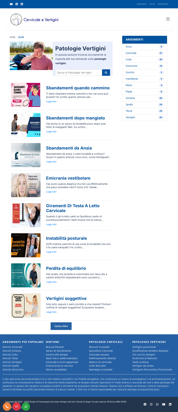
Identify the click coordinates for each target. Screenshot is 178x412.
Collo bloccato (97, 365)
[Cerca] (106, 72)
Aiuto (152, 4)
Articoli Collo (10, 354)
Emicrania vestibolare (68, 178)
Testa (144, 110)
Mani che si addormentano (62, 358)
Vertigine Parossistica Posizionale (152, 369)
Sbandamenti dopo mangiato (75, 117)
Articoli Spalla (11, 365)
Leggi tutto (51, 101)
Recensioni (163, 4)
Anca (144, 46)
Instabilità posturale (66, 238)
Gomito (144, 72)
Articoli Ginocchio (13, 369)
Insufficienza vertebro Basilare (150, 350)
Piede (144, 91)
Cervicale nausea (99, 354)
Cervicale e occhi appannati (62, 362)
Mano (144, 85)
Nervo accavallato (56, 369)
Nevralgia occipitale (100, 369)
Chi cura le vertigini (143, 354)
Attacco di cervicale (100, 362)
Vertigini (144, 117)
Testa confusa (140, 362)
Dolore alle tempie (57, 354)
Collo (144, 59)
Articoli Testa (10, 358)
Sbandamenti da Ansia (69, 148)
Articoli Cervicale (12, 347)
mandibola (144, 78)
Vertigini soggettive (66, 298)
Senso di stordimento (58, 350)
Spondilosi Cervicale (101, 350)
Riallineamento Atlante (102, 358)
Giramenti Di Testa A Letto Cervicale (73, 208)
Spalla (144, 104)
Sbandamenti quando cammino (78, 87)
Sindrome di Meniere (144, 358)
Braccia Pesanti (55, 347)
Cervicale (144, 52)
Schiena (144, 97)
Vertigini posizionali (144, 347)
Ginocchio (144, 65)
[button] (168, 19)
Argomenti (142, 4)
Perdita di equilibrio (66, 268)
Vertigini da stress (143, 365)
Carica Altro (61, 326)
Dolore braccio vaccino (59, 365)
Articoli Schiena (12, 350)
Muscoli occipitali (99, 347)
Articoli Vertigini (12, 362)
